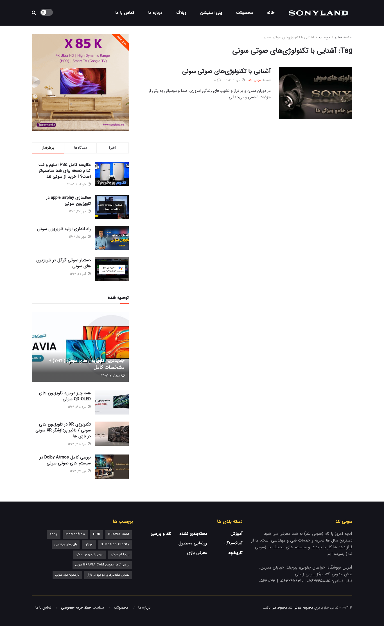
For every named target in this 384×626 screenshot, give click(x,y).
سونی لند (254, 80)
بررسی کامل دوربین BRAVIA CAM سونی (102, 564)
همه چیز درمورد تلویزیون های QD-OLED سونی (65, 396)
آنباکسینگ (234, 543)
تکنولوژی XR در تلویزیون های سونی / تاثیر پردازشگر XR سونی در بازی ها (63, 430)
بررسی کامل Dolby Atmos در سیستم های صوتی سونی (65, 460)
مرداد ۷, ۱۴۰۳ (111, 375)
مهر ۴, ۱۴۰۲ (232, 80)
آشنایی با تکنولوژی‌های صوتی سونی (289, 37)
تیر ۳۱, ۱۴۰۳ (78, 471)
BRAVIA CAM (118, 534)
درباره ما (155, 12)
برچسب (324, 37)
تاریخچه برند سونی (67, 574)
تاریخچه (235, 552)
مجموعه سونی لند (300, 607)
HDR (96, 534)
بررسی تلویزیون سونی (89, 554)
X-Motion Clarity (115, 544)
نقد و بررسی (161, 533)
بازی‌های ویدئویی (66, 544)
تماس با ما (124, 12)
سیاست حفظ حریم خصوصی (82, 608)
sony (53, 534)
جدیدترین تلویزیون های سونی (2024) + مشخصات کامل (87, 364)
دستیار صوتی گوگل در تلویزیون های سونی (63, 263)
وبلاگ (181, 12)
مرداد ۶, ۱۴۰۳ (77, 406)
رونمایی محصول (193, 543)
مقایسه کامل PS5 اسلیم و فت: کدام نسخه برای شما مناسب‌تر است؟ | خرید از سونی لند (64, 170)
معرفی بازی (197, 552)
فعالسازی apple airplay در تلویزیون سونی (68, 200)
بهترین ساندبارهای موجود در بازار (108, 574)
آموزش (237, 533)
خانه (270, 12)
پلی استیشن (211, 12)
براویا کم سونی (120, 554)
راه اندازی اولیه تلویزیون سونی (64, 229)
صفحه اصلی (343, 37)
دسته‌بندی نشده (193, 533)
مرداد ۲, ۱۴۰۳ (77, 444)
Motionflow (75, 534)
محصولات (244, 12)
